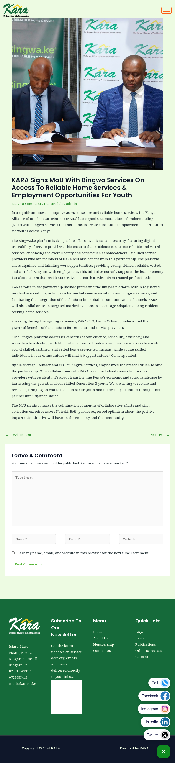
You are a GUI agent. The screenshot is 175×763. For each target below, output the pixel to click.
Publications (145, 644)
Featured (51, 203)
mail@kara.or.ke (22, 683)
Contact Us (102, 650)
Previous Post (18, 434)
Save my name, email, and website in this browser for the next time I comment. (83, 553)
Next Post (160, 434)
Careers (141, 656)
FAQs (139, 632)
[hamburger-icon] (166, 10)
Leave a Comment (26, 203)
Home (98, 632)
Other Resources (148, 650)
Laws (139, 638)
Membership (103, 644)
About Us (100, 638)
